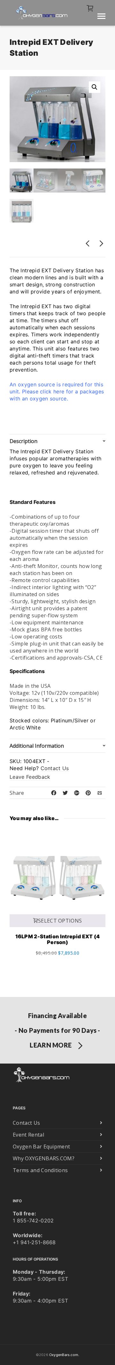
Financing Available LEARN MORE (57, 1030)
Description (23, 441)
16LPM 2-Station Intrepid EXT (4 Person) (57, 939)
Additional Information (37, 745)
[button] (94, 87)
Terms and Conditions (40, 1170)
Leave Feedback (30, 777)
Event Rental (28, 1134)
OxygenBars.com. (64, 1355)
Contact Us (55, 768)
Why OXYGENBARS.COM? (43, 1158)
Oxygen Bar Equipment (41, 1146)
